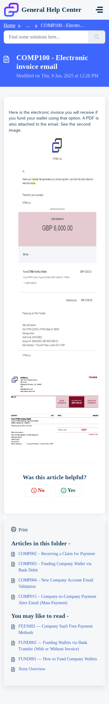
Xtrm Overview (31, 669)
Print (23, 529)
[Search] (96, 37)
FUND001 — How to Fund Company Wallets (57, 659)
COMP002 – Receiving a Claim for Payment (56, 553)
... (28, 25)
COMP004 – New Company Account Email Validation (55, 583)
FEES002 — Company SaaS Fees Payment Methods (55, 629)
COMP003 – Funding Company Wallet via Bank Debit (54, 566)
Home (9, 25)
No (41, 490)
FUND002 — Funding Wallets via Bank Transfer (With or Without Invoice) (52, 645)
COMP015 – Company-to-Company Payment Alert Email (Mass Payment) (57, 599)
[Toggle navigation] (99, 9)
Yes (71, 490)
